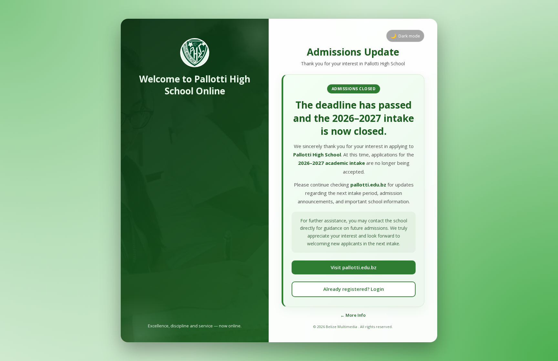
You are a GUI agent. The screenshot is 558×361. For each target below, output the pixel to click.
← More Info (353, 315)
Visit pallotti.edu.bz (354, 267)
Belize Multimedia (342, 326)
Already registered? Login (353, 289)
